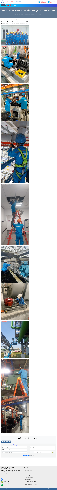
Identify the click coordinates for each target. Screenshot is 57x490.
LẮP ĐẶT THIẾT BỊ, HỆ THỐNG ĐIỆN (31, 484)
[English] (10, 5)
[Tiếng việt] (8, 5)
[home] (15, 14)
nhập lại (32, 455)
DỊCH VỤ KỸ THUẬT (28, 470)
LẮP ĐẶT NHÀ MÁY (28, 472)
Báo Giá (3, 5)
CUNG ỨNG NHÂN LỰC (29, 477)
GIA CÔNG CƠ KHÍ (28, 479)
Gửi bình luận (25, 455)
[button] (13, 5)
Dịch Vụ (26, 467)
